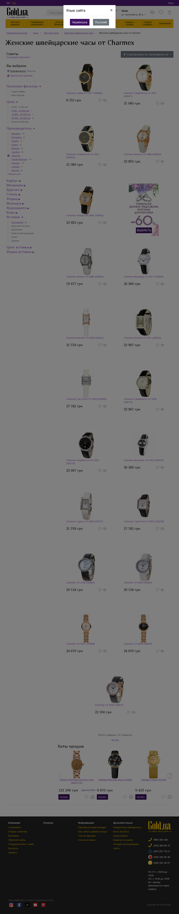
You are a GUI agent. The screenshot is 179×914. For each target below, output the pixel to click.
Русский (101, 22)
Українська (79, 22)
